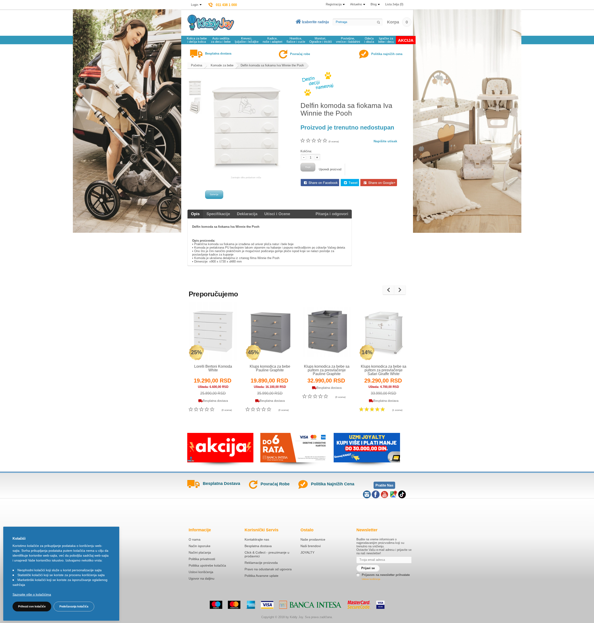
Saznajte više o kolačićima (32, 594)
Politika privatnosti (202, 559)
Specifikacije (218, 214)
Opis (195, 214)
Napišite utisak (385, 141)
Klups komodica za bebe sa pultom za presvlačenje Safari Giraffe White (383, 370)
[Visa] (267, 605)
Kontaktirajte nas (257, 539)
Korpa (397, 22)
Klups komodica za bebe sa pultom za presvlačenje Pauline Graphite (326, 370)
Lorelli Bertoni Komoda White (213, 368)
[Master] (234, 605)
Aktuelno (356, 4)
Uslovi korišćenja (201, 572)
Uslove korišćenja (371, 579)
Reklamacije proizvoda (261, 563)
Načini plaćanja (200, 552)
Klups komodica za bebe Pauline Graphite (270, 368)
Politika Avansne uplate (261, 576)
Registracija (334, 4)
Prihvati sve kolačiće (32, 606)
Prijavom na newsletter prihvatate (386, 575)
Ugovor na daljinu (201, 578)
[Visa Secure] (380, 605)
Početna (196, 65)
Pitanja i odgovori (332, 214)
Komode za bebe (222, 65)
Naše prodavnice (312, 539)
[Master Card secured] (359, 604)
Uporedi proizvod (330, 169)
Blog (374, 4)
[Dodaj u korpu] (223, 351)
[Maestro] (216, 605)
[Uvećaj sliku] (202, 352)
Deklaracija (247, 214)
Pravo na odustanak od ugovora (268, 569)
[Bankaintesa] (310, 605)
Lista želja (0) (394, 4)
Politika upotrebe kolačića (207, 565)
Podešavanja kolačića (73, 606)
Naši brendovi (310, 546)
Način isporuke (199, 546)
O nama (194, 539)
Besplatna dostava (258, 546)
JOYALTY (307, 552)
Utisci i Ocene (277, 214)
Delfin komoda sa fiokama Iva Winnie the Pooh (272, 65)
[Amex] (250, 605)
